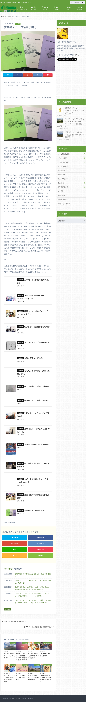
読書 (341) (61, 195)
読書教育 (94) (62, 199)
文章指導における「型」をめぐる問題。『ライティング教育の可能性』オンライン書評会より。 (33, 595)
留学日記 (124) (63, 187)
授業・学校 (45, 8)
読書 (68, 8)
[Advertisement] (71, 80)
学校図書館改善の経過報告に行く (16, 621)
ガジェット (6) (63, 162)
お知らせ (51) (62, 158)
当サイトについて (22, 8)
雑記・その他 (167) (64, 204)
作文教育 (33, 8)
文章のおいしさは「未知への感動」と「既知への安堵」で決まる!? (33, 582)
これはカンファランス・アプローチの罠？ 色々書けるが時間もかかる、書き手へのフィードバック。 (33, 601)
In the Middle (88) (64, 154)
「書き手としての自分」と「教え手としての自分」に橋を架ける (74, 134)
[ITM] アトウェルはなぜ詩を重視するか (38, 627)
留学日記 (79, 8)
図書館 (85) (61, 175)
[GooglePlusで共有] (28, 74)
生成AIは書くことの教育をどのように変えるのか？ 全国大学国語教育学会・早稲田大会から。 (33, 588)
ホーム (4, 16)
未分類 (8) (61, 183)
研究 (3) (60, 191)
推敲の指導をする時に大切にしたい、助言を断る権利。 (33, 575)
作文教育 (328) (63, 166)
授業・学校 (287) (63, 179)
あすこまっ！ (16, 698)
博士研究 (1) (62, 170)
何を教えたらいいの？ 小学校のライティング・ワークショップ (74, 110)
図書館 (56, 8)
